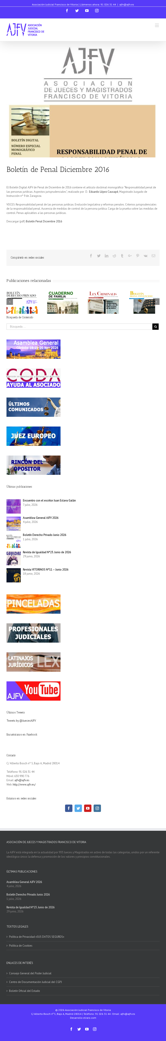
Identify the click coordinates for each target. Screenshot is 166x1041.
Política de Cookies (20, 945)
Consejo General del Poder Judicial (30, 973)
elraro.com (89, 1017)
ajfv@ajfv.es (126, 4)
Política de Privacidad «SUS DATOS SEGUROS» (36, 937)
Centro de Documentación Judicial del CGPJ (35, 982)
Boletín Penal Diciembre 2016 (44, 221)
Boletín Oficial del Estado (24, 991)
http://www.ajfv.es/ (24, 784)
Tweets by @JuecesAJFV (21, 721)
